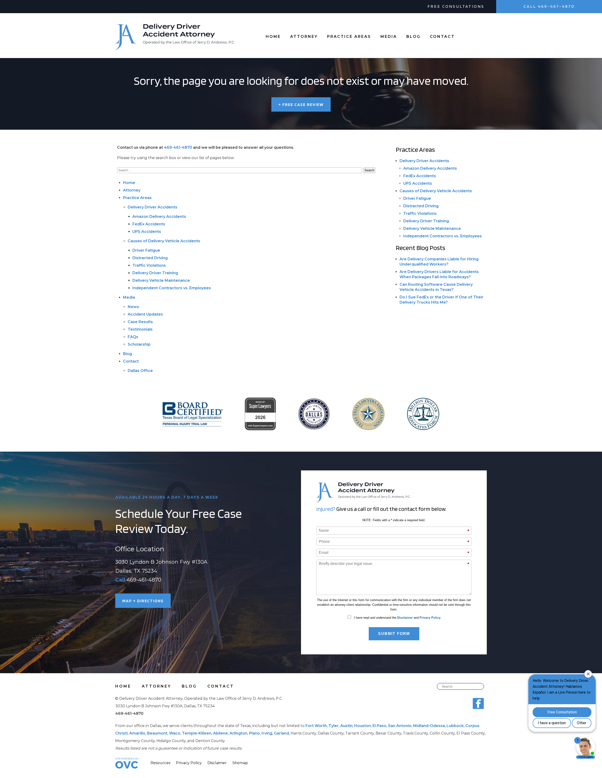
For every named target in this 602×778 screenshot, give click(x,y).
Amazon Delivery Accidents (159, 216)
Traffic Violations (149, 265)
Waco (174, 733)
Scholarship (139, 344)
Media (388, 36)
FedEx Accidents (148, 224)
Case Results (140, 322)
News (133, 307)
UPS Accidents (146, 231)
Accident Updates (145, 314)
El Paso (379, 725)
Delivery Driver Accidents (152, 207)
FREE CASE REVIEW (301, 104)
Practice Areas (349, 36)
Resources (160, 763)
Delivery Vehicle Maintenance (161, 280)
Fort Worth (316, 725)
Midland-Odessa (429, 725)
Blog (413, 36)
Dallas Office (140, 370)
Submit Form (394, 634)
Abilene (220, 733)
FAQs (133, 337)
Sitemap (240, 763)
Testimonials (140, 329)
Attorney (304, 36)
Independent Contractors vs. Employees (171, 288)
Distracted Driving (150, 258)
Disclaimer (405, 617)
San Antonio (400, 725)
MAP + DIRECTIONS (143, 600)
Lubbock (455, 725)
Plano (254, 733)
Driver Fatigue (146, 250)
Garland (281, 733)
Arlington (238, 733)
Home (273, 36)
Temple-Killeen (196, 733)
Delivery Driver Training (155, 273)
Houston (362, 725)
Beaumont (157, 733)
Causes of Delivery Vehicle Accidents (164, 241)
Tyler (334, 725)
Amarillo (137, 733)
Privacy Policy (430, 617)
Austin (346, 725)
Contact (442, 36)
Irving (266, 733)
